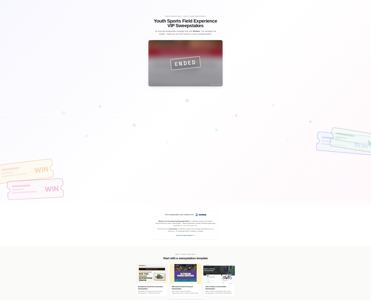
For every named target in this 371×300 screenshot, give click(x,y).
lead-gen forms (184, 231)
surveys (200, 231)
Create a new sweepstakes (194, 16)
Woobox (196, 31)
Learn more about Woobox (184, 235)
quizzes (193, 231)
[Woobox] (200, 214)
